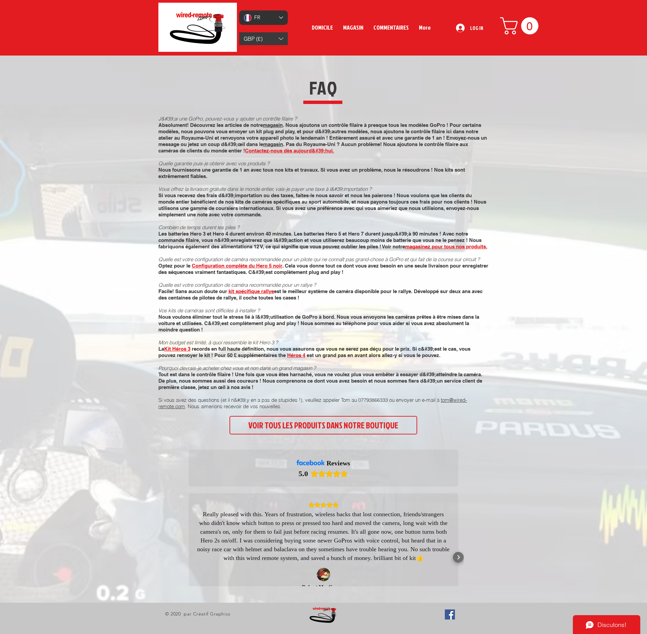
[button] (263, 38)
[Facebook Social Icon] (450, 614)
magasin (273, 125)
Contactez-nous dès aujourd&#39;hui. (289, 150)
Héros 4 (296, 355)
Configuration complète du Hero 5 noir (237, 266)
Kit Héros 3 (177, 349)
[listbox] (263, 38)
